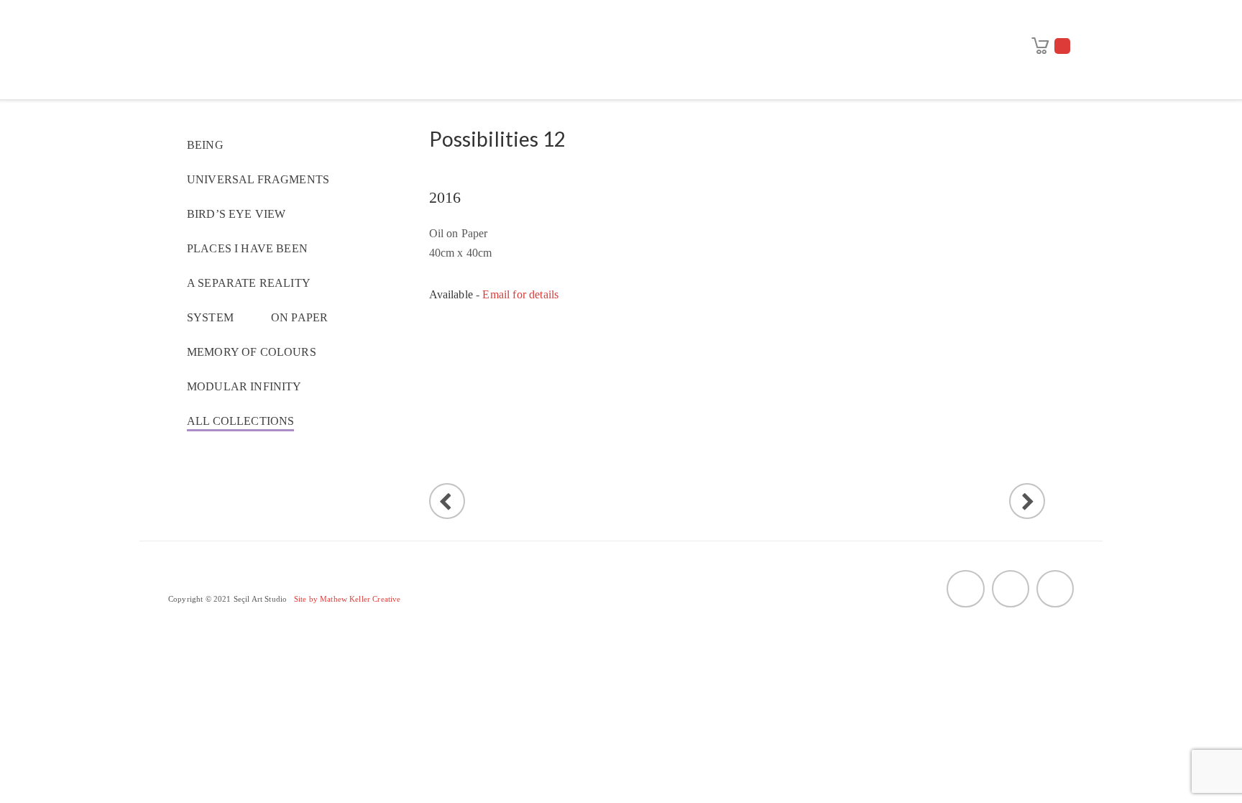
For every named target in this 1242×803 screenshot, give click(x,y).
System (210, 317)
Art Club (950, 20)
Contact (690, 55)
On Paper (299, 317)
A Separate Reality (248, 283)
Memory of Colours (251, 352)
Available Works (827, 20)
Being (205, 145)
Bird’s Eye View (236, 214)
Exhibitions (621, 20)
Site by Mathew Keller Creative (347, 599)
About (422, 20)
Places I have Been (247, 248)
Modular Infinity (244, 386)
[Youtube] (965, 589)
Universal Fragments (258, 179)
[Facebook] (1010, 589)
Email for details (520, 294)
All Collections (240, 421)
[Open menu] (1018, 81)
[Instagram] (1055, 589)
